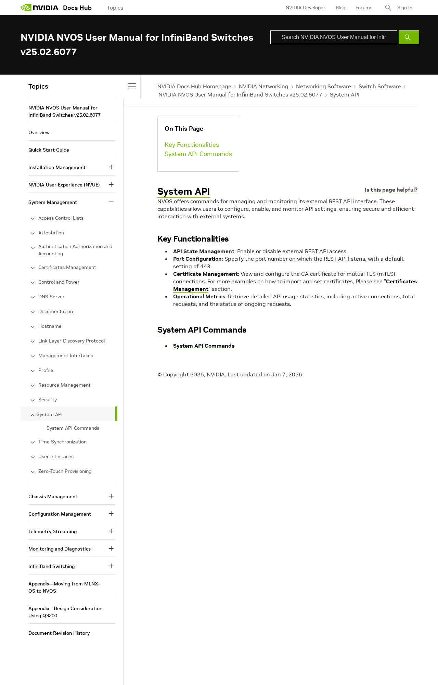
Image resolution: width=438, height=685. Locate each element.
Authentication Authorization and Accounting (75, 250)
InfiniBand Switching (51, 566)
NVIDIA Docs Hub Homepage (194, 86)
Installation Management (57, 167)
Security (47, 400)
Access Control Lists (60, 218)
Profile (45, 370)
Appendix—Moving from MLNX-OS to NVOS (64, 587)
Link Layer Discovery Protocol (71, 341)
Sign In (404, 7)
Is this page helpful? (391, 189)
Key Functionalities (192, 144)
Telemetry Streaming (52, 531)
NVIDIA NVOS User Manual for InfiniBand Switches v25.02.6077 (240, 94)
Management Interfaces (65, 355)
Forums (364, 7)
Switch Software (380, 86)
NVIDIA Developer (305, 7)
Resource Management (64, 385)
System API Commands (198, 154)
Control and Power (59, 282)
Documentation (55, 311)
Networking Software (323, 86)
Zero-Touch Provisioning (64, 471)
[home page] (40, 7)
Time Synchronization (62, 442)
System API (344, 94)
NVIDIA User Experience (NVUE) (64, 185)
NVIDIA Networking (263, 86)
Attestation (51, 233)
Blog (340, 7)
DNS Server (51, 297)
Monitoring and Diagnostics (59, 549)
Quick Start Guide (48, 150)
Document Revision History (59, 633)
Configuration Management (59, 514)
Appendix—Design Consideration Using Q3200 (65, 612)
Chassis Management (52, 496)
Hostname (50, 326)
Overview (39, 132)
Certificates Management (67, 267)
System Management (52, 202)
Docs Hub (77, 8)
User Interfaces (56, 456)
